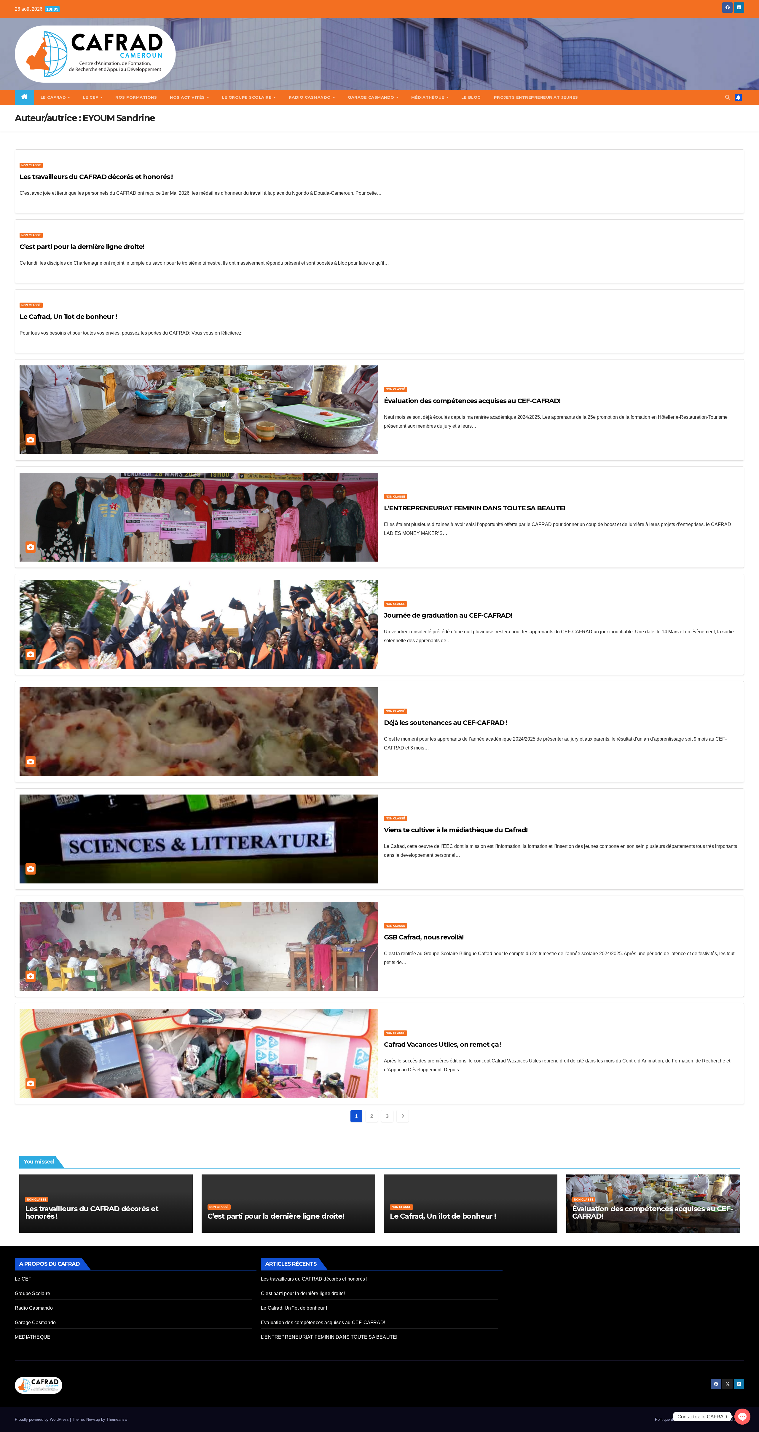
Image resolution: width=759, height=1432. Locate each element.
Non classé (31, 165)
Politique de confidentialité (677, 1419)
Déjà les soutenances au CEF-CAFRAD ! (445, 723)
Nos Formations (136, 97)
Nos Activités (188, 97)
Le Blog (471, 97)
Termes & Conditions (724, 1419)
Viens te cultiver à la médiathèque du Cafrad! (455, 830)
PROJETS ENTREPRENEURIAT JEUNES (536, 97)
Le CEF (91, 97)
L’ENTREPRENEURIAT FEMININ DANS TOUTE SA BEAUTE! (474, 508)
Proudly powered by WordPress (42, 1419)
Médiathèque (428, 97)
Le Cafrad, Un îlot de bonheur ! (68, 317)
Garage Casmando (372, 97)
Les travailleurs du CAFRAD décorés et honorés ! (96, 177)
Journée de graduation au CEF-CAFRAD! (448, 615)
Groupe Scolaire (32, 1293)
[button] (727, 97)
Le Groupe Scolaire (247, 97)
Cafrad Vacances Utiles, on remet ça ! (442, 1045)
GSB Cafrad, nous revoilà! (423, 937)
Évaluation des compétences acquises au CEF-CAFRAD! (472, 401)
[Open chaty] (742, 1417)
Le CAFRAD (54, 97)
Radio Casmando (310, 97)
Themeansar (116, 1419)
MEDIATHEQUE (32, 1337)
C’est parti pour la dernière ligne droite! (82, 247)
